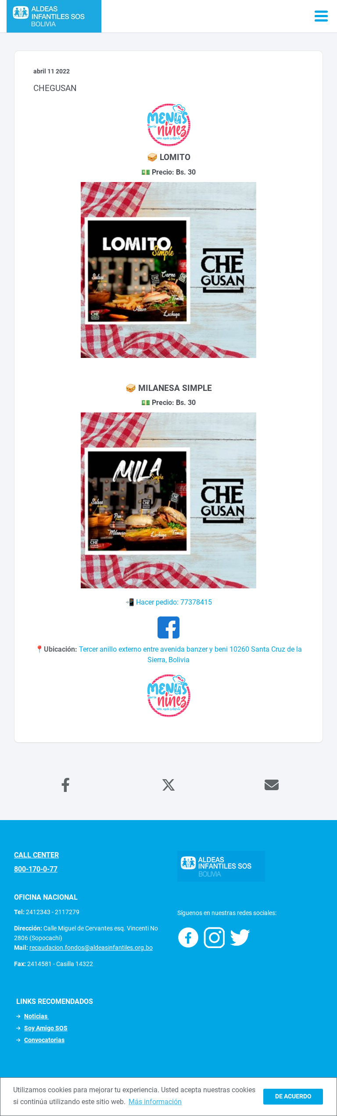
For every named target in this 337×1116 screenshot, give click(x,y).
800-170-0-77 (35, 869)
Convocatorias (44, 1039)
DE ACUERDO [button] (293, 1096)
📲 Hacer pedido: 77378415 (168, 602)
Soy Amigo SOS (46, 1028)
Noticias (36, 1016)
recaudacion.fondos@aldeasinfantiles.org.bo (91, 947)
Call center (36, 855)
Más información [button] (155, 1102)
